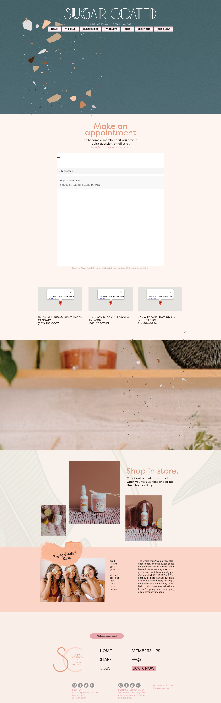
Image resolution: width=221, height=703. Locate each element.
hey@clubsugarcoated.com (110, 147)
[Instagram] (74, 685)
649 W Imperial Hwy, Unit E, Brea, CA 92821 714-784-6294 (156, 320)
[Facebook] (80, 685)
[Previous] (112, 582)
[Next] (171, 582)
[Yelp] (92, 685)
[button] (90, 29)
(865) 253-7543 (99, 323)
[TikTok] (86, 685)
